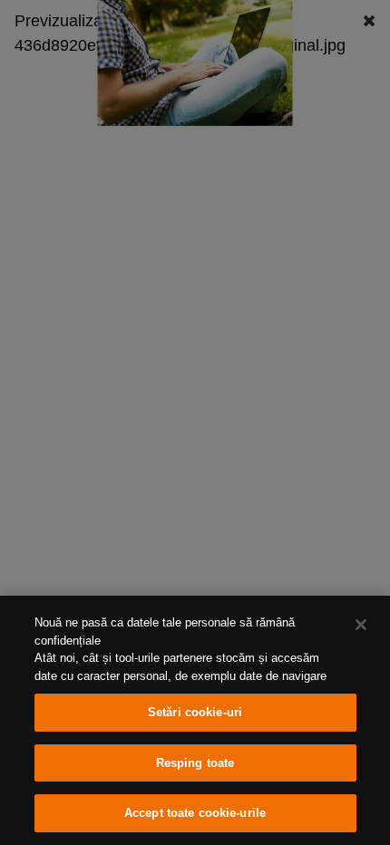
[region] (195, 720)
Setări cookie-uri (195, 712)
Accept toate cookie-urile (195, 813)
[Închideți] (361, 625)
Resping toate (195, 763)
